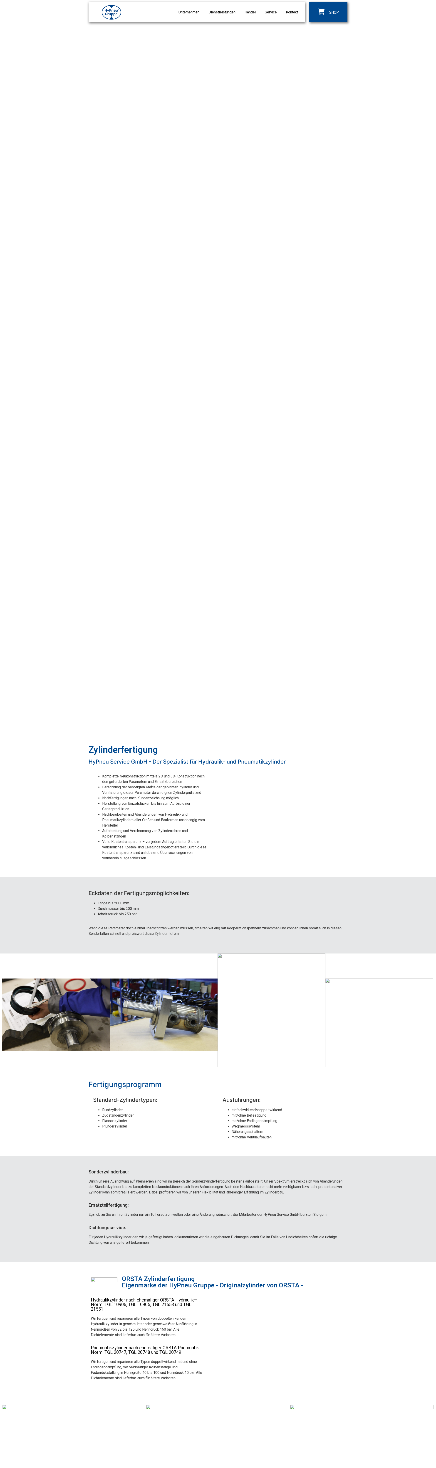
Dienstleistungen (221, 12)
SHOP (334, 12)
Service (271, 12)
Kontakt (292, 12)
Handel (250, 12)
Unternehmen (188, 12)
